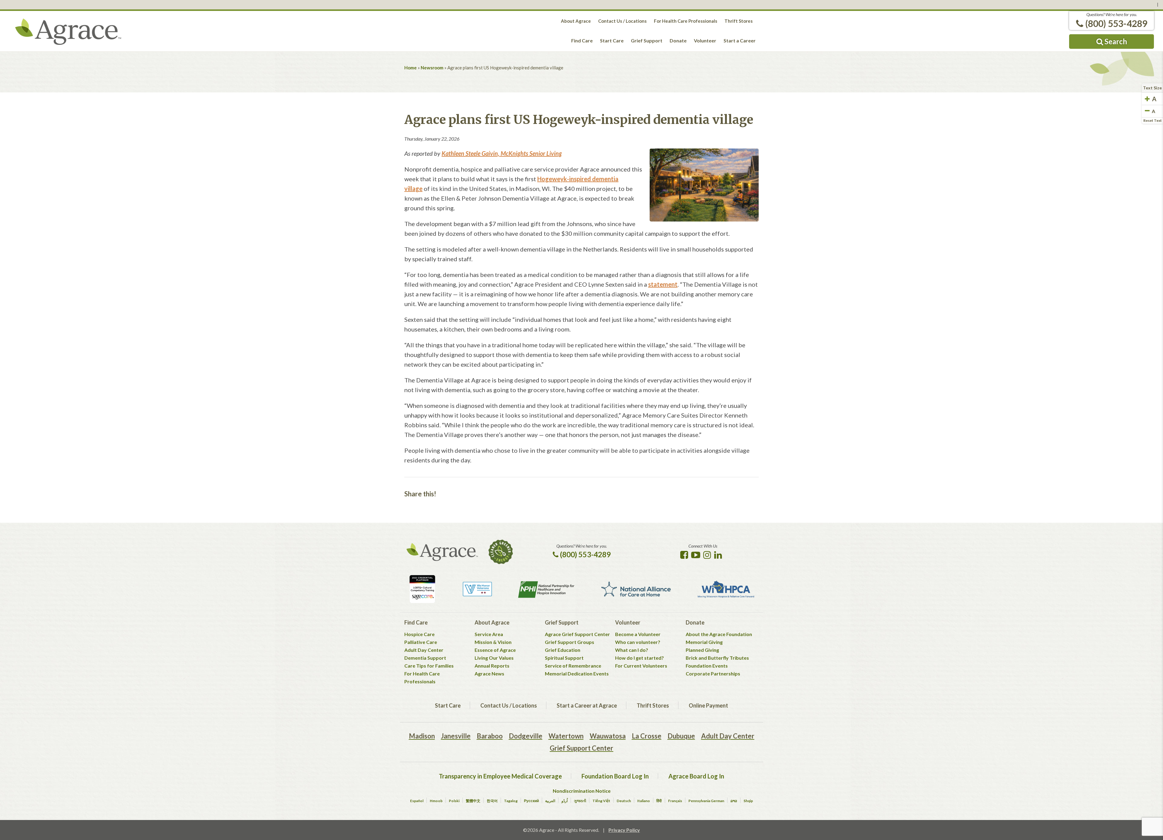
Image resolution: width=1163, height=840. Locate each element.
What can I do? (631, 650)
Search (1115, 41)
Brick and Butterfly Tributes (717, 658)
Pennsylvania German (706, 800)
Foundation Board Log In (615, 776)
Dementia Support (425, 658)
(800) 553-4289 (1115, 23)
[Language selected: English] (581, 5)
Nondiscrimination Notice (582, 791)
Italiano (643, 800)
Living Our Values (494, 658)
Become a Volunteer (638, 634)
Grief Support (646, 40)
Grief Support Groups (569, 642)
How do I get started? (639, 658)
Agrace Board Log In (696, 776)
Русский (531, 800)
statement (663, 284)
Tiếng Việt (601, 800)
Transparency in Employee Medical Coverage (500, 776)
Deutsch (624, 800)
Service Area (489, 634)
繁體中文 (473, 800)
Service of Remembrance (573, 665)
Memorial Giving (704, 642)
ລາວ (734, 800)
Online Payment (708, 705)
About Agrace (576, 21)
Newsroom (432, 67)
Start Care (612, 40)
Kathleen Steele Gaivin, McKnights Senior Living (502, 153)
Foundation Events (707, 665)
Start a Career (740, 40)
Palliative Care (420, 642)
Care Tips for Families (429, 665)
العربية (550, 800)
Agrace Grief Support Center (577, 634)
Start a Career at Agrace (587, 705)
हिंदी (659, 800)
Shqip (748, 800)
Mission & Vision (493, 642)
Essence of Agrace (495, 650)
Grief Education (562, 650)
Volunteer (705, 40)
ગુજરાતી (580, 800)
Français (675, 800)
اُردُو (565, 800)
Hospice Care (419, 634)
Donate (678, 40)
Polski (454, 800)
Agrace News (489, 673)
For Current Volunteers (641, 665)
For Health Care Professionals (685, 21)
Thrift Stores (738, 21)
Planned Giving (702, 650)
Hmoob (436, 800)
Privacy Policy (624, 830)
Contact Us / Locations (622, 21)
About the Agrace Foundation (719, 634)
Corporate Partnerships (713, 673)
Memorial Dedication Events (577, 673)
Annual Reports (492, 665)
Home (410, 67)
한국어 (492, 800)
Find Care (582, 40)
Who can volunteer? (637, 642)
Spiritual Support (564, 658)
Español (416, 800)
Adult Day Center (423, 650)
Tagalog (511, 800)
